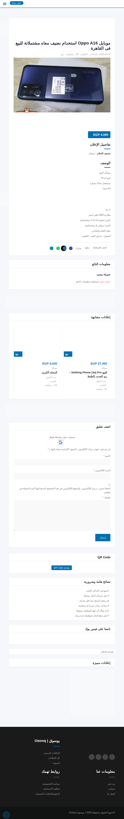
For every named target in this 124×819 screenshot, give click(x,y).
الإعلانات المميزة (52, 753)
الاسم (106, 456)
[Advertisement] (55, 30)
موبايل (104, 368)
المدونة (56, 763)
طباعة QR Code (62, 567)
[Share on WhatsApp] (57, 248)
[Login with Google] (60, 442)
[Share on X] (63, 248)
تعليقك (106, 497)
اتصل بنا (111, 793)
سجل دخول (104, 281)
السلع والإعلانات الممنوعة (47, 793)
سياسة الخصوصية (51, 783)
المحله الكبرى (49, 372)
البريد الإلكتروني (102, 470)
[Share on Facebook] (70, 248)
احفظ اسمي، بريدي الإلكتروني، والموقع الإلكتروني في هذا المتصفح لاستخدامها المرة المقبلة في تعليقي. (64, 490)
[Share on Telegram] (51, 248)
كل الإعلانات (54, 758)
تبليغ (87, 247)
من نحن (111, 783)
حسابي (111, 788)
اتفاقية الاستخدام (52, 788)
